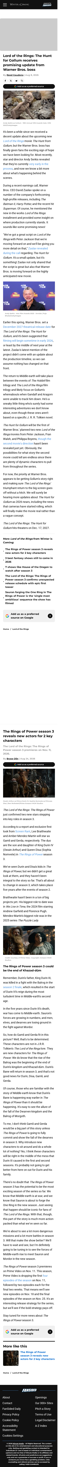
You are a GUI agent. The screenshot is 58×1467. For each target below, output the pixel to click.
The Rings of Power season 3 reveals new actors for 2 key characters (29, 551)
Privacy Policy (10, 1414)
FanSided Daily (11, 1408)
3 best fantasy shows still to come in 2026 (29, 560)
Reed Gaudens (15, 75)
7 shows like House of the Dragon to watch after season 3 (28, 569)
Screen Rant (22, 831)
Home (6, 629)
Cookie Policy (10, 1420)
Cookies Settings (12, 1435)
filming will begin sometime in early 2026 (28, 340)
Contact (7, 1403)
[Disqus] (30, 674)
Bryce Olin (12, 758)
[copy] (22, 81)
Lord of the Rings (20, 629)
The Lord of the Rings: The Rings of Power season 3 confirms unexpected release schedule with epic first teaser (29, 581)
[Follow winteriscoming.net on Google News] (50, 616)
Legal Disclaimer (45, 1420)
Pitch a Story (43, 1408)
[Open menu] (5, 4)
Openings (41, 1397)
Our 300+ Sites (44, 1403)
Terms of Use (43, 1414)
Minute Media (18, 1444)
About (6, 1397)
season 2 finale (12, 987)
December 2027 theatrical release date (27, 326)
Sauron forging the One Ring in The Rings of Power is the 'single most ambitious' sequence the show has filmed (28, 598)
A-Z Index (41, 1425)
